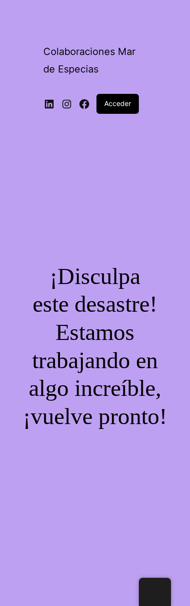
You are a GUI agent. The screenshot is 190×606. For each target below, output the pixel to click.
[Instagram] (67, 104)
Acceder (117, 103)
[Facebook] (84, 104)
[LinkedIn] (49, 104)
